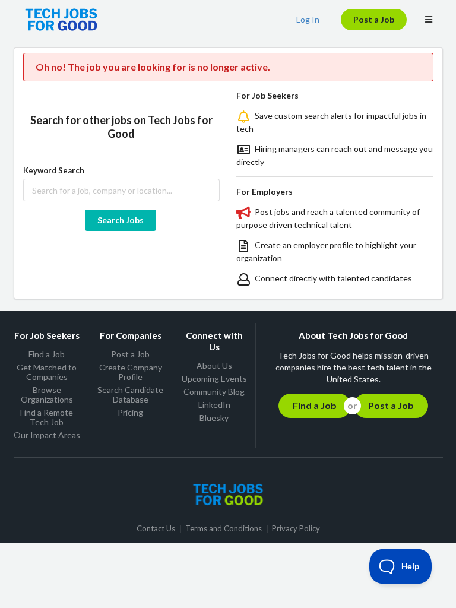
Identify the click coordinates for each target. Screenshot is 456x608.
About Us (214, 365)
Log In (307, 19)
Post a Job (373, 19)
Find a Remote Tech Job (46, 417)
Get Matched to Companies (47, 372)
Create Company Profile (130, 372)
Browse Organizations (47, 394)
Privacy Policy (296, 529)
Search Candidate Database (130, 394)
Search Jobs (120, 220)
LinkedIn (214, 405)
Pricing (130, 412)
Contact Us (156, 529)
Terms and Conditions (223, 529)
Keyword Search (53, 170)
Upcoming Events (214, 378)
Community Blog (214, 392)
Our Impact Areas (47, 435)
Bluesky (214, 418)
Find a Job (46, 354)
